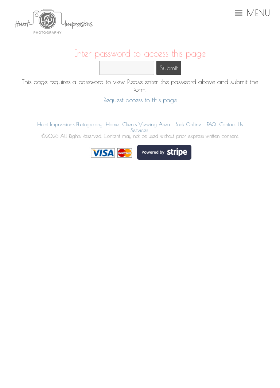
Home (112, 124)
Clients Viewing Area (146, 124)
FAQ (211, 124)
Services (139, 130)
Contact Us (231, 124)
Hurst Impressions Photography (69, 124)
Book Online (188, 124)
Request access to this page (140, 100)
